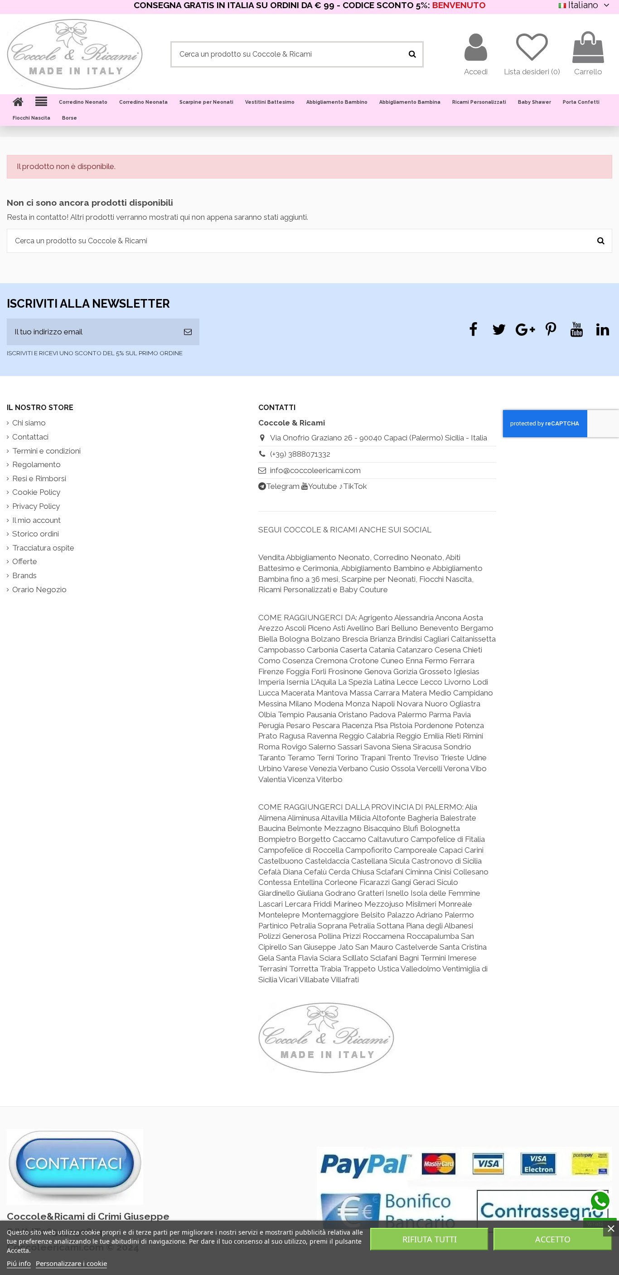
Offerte (24, 561)
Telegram (283, 486)
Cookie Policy (36, 492)
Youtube (322, 486)
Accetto (553, 1239)
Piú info (19, 1263)
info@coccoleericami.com (315, 470)
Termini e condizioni (46, 450)
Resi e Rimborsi (39, 478)
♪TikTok (353, 486)
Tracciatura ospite (43, 547)
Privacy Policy (36, 506)
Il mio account (36, 520)
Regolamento (36, 464)
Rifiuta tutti (429, 1239)
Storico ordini (35, 533)
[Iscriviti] (187, 332)
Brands (24, 575)
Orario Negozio (39, 589)
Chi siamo (29, 422)
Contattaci (30, 436)
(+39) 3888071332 (300, 454)
